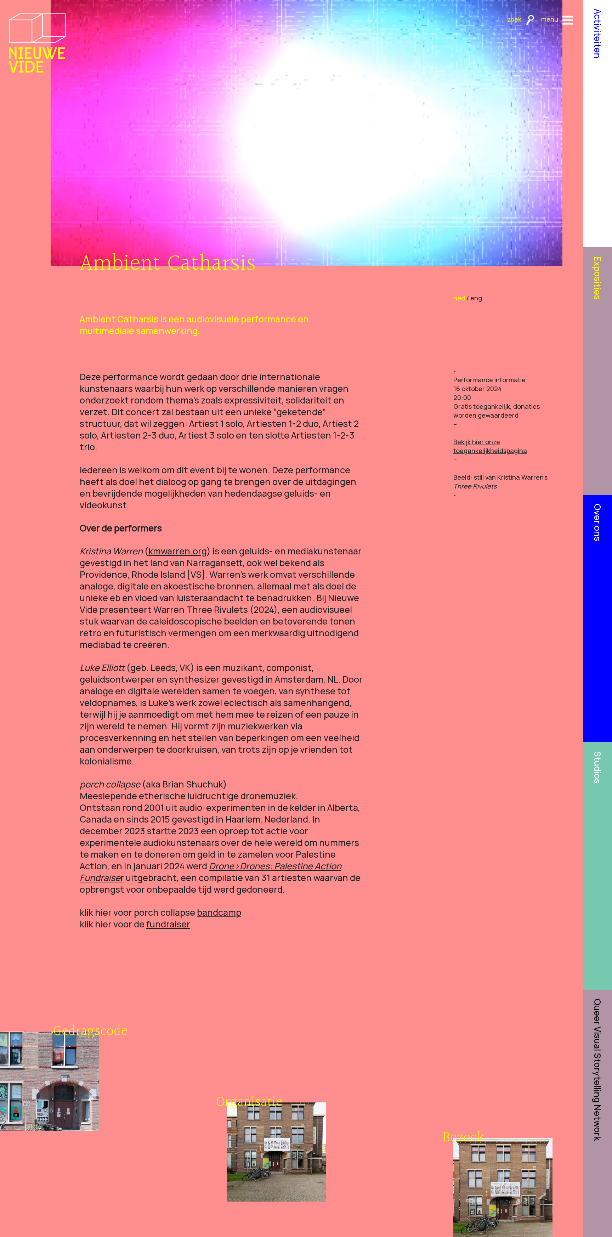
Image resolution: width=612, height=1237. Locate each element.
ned (459, 298)
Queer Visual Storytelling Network (597, 1070)
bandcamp (219, 912)
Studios (597, 767)
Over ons (597, 522)
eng (476, 298)
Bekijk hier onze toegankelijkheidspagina (490, 446)
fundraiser (168, 924)
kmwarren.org (177, 551)
